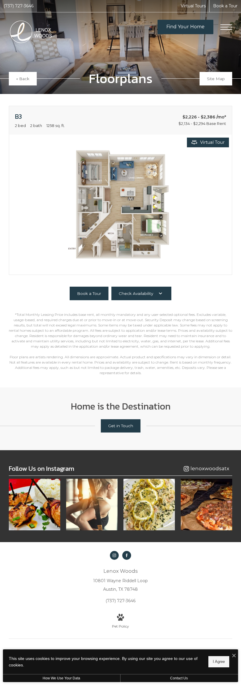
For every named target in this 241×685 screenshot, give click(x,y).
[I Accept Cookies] (234, 656)
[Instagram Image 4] (206, 504)
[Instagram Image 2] (92, 504)
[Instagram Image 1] (34, 504)
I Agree (219, 661)
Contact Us (179, 678)
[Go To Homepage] (31, 32)
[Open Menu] (226, 27)
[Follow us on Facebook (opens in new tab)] (126, 555)
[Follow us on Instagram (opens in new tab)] (114, 555)
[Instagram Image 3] (149, 504)
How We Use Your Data (61, 678)
